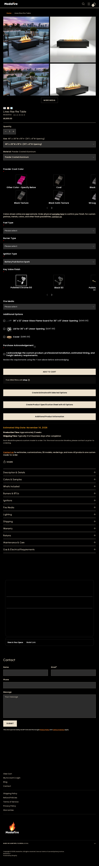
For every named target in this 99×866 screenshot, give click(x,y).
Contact (7, 786)
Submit (10, 723)
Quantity (7, 126)
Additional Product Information (49, 416)
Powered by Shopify (10, 856)
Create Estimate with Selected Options (49, 392)
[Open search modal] (83, 4)
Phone (6, 679)
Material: (19, 151)
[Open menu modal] (89, 4)
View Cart (7, 774)
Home (9, 13)
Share (10, 462)
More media (49, 100)
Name (6, 667)
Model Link (31, 642)
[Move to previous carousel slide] (87, 746)
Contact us (8, 452)
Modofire (7, 115)
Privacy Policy (44, 730)
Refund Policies (10, 797)
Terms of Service (58, 730)
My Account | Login (11, 778)
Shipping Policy (10, 793)
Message (7, 692)
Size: (24, 139)
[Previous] (47, 208)
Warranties (8, 810)
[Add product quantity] (13, 131)
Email (54, 667)
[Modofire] (11, 4)
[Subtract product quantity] (5, 131)
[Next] (52, 208)
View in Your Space (15, 642)
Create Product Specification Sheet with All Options (49, 404)
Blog (5, 782)
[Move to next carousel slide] (93, 746)
